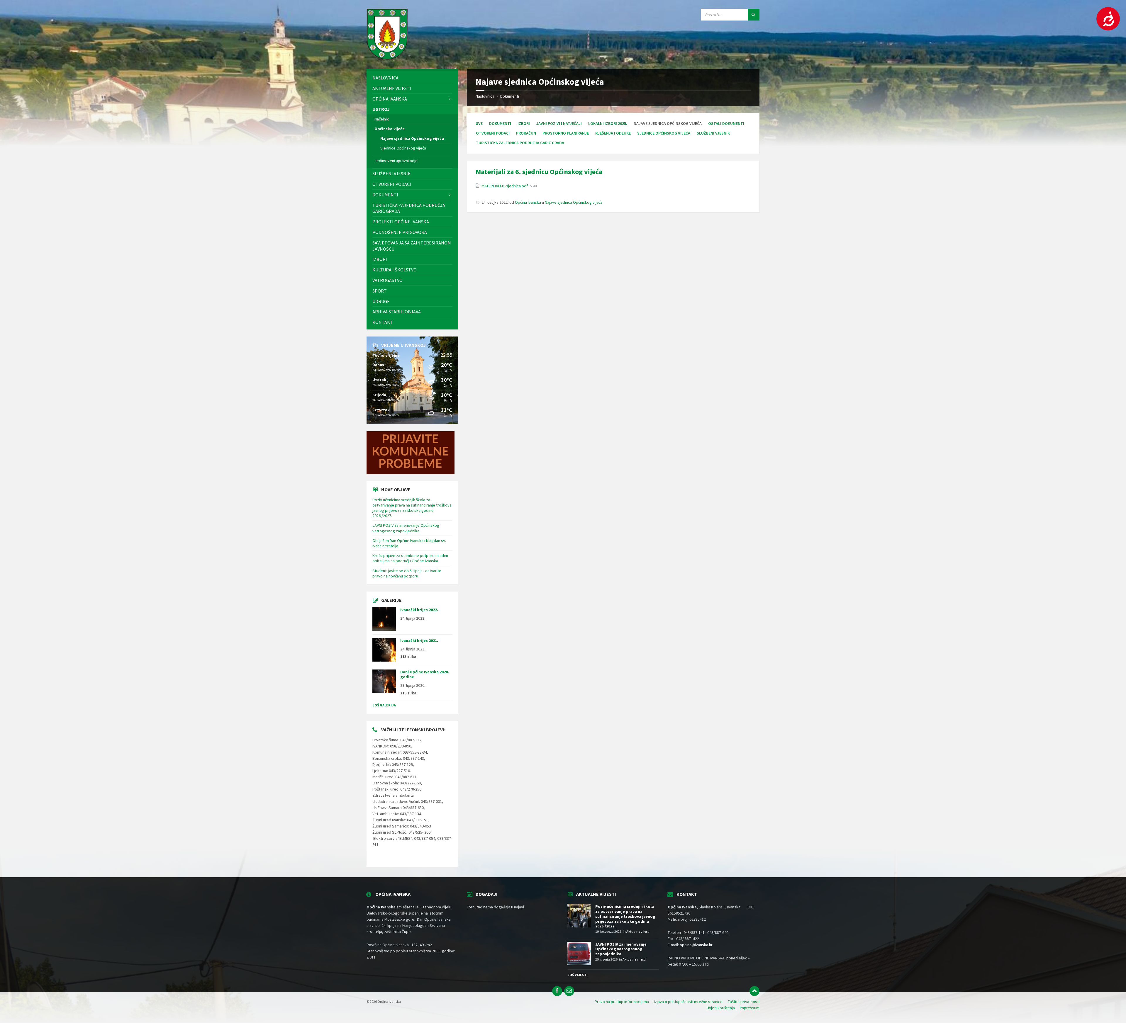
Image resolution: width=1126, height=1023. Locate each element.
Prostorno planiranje (565, 133)
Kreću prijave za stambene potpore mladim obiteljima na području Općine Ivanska (410, 558)
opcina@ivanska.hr (696, 944)
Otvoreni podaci (493, 133)
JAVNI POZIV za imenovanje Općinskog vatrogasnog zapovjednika (405, 528)
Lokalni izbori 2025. (607, 123)
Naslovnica (485, 96)
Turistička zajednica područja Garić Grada (520, 142)
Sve (479, 123)
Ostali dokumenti (726, 123)
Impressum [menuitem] (749, 1007)
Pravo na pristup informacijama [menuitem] (622, 1001)
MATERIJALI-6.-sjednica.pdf (505, 185)
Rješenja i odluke (613, 133)
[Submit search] (753, 15)
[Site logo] (387, 58)
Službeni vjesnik (713, 133)
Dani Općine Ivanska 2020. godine (424, 674)
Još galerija (384, 705)
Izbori (524, 123)
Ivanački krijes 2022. (419, 609)
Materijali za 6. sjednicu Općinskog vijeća (539, 171)
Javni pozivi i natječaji (559, 123)
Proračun (526, 133)
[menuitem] (412, 78)
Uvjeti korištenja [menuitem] (721, 1007)
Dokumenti (509, 96)
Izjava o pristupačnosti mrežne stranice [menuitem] (688, 1001)
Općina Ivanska (528, 202)
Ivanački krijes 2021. (419, 640)
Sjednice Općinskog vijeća (663, 133)
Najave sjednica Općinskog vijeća (574, 202)
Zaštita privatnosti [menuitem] (743, 1001)
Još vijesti (577, 975)
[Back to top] (754, 991)
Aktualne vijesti (638, 931)
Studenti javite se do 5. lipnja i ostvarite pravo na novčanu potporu (406, 573)
